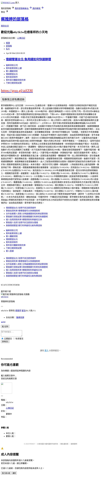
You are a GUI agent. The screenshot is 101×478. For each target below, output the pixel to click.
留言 (24, 311)
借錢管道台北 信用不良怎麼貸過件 (21, 208)
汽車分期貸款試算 (14, 83)
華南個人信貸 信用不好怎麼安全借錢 (22, 222)
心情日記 (21, 38)
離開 (14, 473)
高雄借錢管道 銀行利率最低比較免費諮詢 (24, 225)
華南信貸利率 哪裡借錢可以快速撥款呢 (23, 211)
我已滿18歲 (6, 473)
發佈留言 (5, 341)
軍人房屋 (10, 251)
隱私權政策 (64, 444)
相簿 (8, 43)
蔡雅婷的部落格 (15, 19)
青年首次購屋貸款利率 (16, 80)
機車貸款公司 (12, 65)
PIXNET (32, 444)
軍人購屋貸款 (12, 71)
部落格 (9, 46)
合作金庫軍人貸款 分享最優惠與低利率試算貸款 (27, 214)
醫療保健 (20, 317)
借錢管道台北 (12, 74)
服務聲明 (74, 444)
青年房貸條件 (12, 77)
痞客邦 (18, 311)
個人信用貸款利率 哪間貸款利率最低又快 (24, 220)
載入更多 (5, 326)
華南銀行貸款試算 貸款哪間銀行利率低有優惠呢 (27, 217)
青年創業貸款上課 (14, 68)
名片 (8, 49)
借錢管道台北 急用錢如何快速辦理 (28, 59)
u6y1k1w (4, 297)
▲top (3, 322)
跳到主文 (5, 26)
